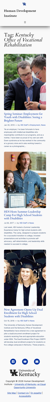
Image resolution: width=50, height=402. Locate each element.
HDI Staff (24, 125)
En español (36, 393)
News (43, 125)
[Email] (37, 362)
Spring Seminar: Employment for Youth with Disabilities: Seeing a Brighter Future (23, 117)
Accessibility (25, 396)
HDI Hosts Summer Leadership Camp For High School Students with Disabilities (23, 215)
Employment (35, 125)
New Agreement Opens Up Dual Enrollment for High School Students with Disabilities (23, 313)
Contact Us (23, 393)
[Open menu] (25, 22)
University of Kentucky (25, 384)
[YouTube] (25, 362)
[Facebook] (13, 362)
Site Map (11, 393)
